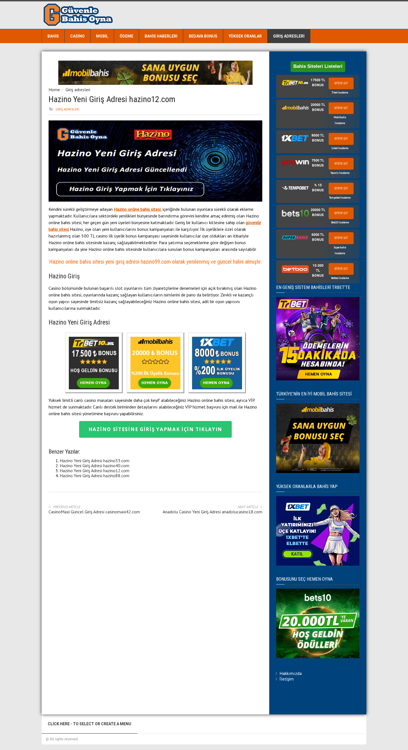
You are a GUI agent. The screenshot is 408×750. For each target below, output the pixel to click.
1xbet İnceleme (339, 148)
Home (54, 89)
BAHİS (53, 36)
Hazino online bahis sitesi (137, 209)
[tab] (317, 86)
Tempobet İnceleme (340, 197)
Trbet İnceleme (340, 92)
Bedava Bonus (203, 36)
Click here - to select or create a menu (89, 724)
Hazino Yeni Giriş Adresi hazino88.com (94, 475)
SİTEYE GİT (341, 83)
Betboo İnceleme (340, 277)
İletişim (286, 679)
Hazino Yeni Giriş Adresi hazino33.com (94, 460)
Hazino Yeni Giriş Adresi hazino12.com (94, 470)
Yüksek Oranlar (245, 36)
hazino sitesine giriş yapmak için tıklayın (155, 429)
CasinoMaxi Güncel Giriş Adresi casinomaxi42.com (94, 511)
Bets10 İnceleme (340, 222)
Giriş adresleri (288, 36)
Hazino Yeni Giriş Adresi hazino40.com (94, 465)
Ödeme (126, 36)
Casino (77, 36)
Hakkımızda (290, 673)
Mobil (102, 36)
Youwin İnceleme (340, 172)
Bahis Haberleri (161, 36)
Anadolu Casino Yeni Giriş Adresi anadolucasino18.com (212, 511)
